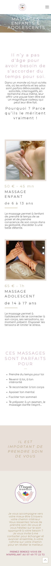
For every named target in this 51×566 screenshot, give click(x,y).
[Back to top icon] (45, 560)
